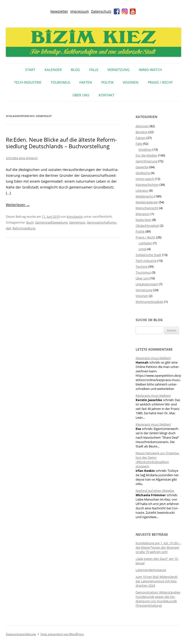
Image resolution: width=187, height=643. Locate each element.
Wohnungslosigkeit (149, 301)
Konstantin (75, 216)
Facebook (117, 11)
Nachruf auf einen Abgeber (155, 490)
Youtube (133, 11)
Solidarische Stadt (148, 255)
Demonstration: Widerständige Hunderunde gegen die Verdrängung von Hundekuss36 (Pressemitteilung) (158, 599)
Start (30, 69)
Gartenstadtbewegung (51, 222)
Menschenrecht (147, 208)
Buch (30, 222)
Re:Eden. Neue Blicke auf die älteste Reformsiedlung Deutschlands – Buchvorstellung (61, 142)
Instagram (125, 11)
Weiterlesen (18, 204)
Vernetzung (118, 69)
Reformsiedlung (23, 228)
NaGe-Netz (143, 220)
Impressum (79, 11)
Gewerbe (142, 167)
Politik (107, 82)
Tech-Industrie (27, 82)
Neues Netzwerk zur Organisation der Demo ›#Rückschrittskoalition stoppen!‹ (157, 459)
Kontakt (106, 95)
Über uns (81, 95)
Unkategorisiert (147, 284)
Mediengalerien (147, 202)
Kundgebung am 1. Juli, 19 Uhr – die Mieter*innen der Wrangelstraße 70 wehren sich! (158, 547)
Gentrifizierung (146, 161)
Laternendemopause (151, 570)
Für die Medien (146, 155)
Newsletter (59, 11)
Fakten (85, 82)
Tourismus (60, 82)
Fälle (93, 69)
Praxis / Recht (160, 82)
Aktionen (142, 126)
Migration (143, 214)
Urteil (142, 249)
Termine (142, 266)
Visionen (131, 82)
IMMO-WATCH (150, 69)
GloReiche (143, 173)
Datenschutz (101, 11)
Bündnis (142, 132)
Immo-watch (145, 179)
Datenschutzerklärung (21, 634)
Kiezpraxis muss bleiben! (153, 358)
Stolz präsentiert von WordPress (62, 634)
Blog (75, 69)
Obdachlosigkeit (147, 225)
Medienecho (145, 196)
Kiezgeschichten (147, 184)
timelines (145, 149)
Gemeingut (77, 222)
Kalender (53, 69)
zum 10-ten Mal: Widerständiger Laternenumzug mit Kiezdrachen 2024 (157, 581)
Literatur (142, 190)
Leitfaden (145, 243)
